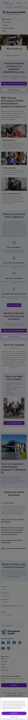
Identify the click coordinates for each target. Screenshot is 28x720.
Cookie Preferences (14, 717)
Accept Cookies (14, 713)
